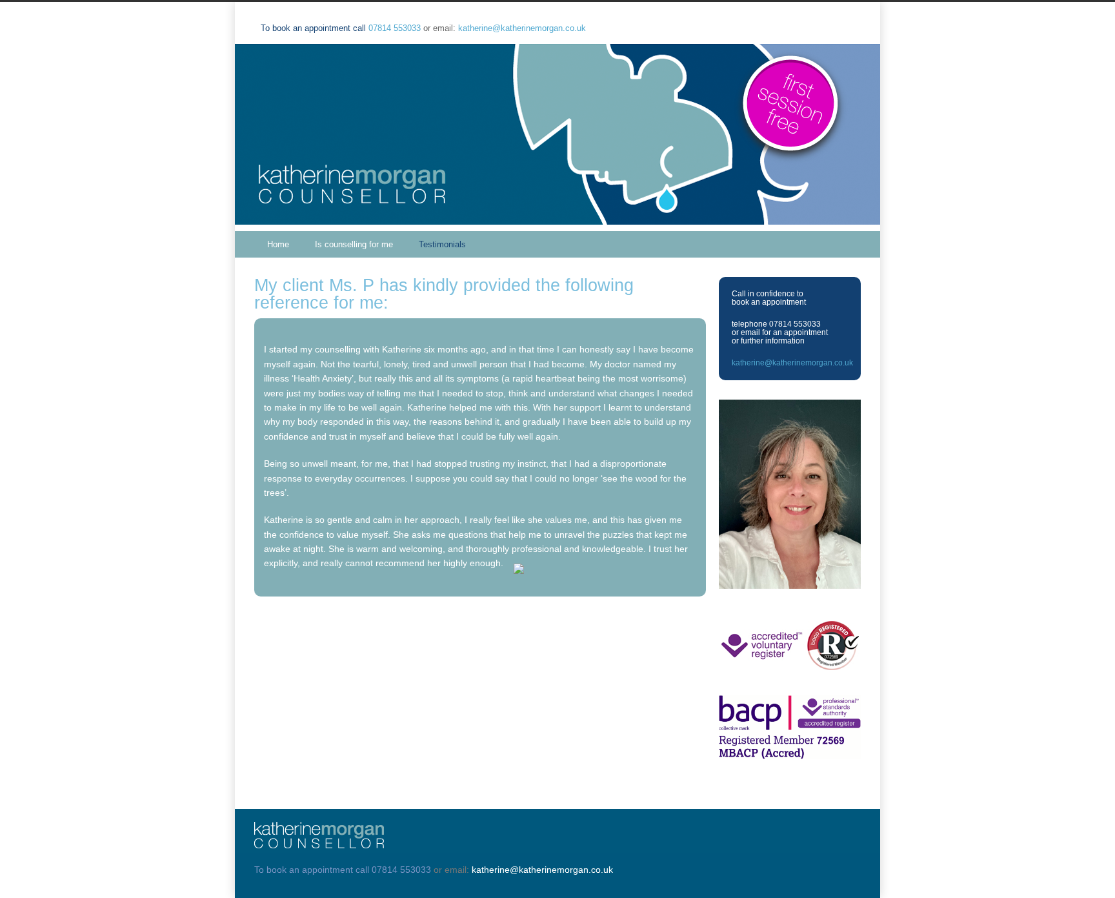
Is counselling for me (354, 244)
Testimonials (442, 244)
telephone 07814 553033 (776, 324)
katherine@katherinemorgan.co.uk (522, 28)
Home (278, 244)
